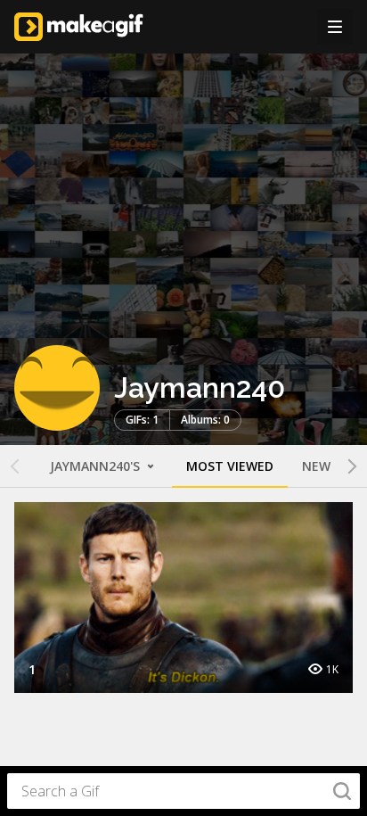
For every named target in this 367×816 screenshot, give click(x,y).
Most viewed (229, 465)
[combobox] (183, 791)
